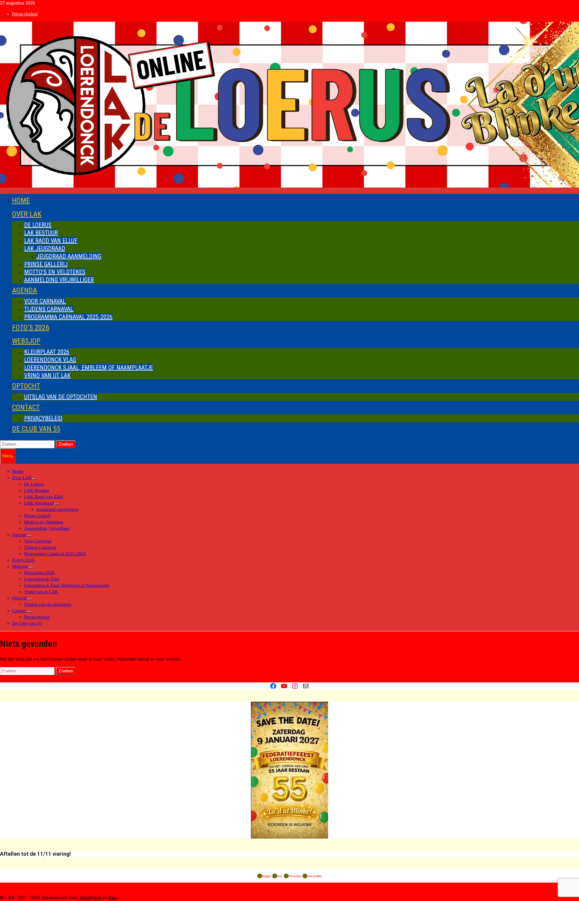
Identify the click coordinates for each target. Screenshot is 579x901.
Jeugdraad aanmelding (68, 256)
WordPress (90, 897)
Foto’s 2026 (30, 327)
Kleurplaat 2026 (46, 352)
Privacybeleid (25, 13)
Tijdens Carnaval (48, 309)
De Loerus (38, 225)
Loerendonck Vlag (50, 359)
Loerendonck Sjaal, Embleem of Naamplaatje (88, 367)
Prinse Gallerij (46, 264)
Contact (26, 407)
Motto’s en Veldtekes (54, 272)
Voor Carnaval (45, 301)
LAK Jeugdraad (44, 248)
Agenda (24, 290)
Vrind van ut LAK (47, 375)
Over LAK (26, 214)
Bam (113, 897)
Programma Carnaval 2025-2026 (68, 317)
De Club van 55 (36, 429)
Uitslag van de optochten (60, 396)
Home (21, 200)
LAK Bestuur (41, 232)
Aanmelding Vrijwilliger (59, 279)
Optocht (26, 386)
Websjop (26, 341)
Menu (7, 456)
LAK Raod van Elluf (51, 240)
